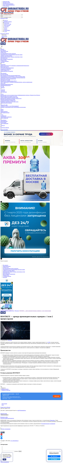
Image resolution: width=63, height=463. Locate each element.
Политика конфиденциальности (7, 418)
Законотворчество (4, 51)
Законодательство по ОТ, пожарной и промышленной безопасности (14, 65)
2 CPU (48, 342)
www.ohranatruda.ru (14, 440)
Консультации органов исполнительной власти (10, 75)
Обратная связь (6, 1)
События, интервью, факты (6, 55)
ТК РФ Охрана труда (4, 70)
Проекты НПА (3, 60)
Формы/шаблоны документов (6, 71)
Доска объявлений (4, 123)
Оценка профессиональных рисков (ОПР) (9, 97)
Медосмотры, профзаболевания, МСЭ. (8, 81)
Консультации (7, 25)
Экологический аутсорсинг (6, 102)
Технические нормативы (5, 68)
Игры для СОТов (4, 129)
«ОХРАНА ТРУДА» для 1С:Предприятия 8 (9, 106)
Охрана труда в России (5, 407)
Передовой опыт (4, 57)
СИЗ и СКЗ (2, 83)
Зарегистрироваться (4, 461)
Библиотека (6, 22)
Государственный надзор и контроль (8, 53)
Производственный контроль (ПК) (7, 99)
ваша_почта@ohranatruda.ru (9, 4)
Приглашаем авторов (4, 112)
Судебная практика (4, 61)
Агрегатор (6, 26)
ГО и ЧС (2, 86)
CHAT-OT (2, 125)
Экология (2, 87)
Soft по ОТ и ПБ (7, 24)
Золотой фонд (7, 30)
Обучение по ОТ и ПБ (5, 79)
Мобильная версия (4, 414)
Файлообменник (3, 121)
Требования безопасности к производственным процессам (12, 77)
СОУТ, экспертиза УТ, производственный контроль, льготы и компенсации (16, 82)
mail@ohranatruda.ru (22, 410)
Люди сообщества (4, 118)
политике (8, 457)
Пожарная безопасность (5, 85)
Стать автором (6, 5)
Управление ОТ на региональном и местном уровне (11, 54)
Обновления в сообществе (6, 116)
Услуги (5, 27)
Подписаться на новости (8, 3)
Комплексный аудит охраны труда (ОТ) (8, 96)
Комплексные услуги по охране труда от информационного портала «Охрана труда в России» (20, 95)
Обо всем (2, 62)
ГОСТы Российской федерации (7, 67)
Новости (6, 20)
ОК (4, 459)
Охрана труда (3, 52)
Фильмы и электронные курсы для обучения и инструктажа (13, 107)
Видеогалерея (3, 122)
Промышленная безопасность (6, 84)
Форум (5, 29)
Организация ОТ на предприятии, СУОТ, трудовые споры (12, 76)
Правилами (52, 420)
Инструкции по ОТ (4, 66)
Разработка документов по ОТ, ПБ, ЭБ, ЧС (9, 101)
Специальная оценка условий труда (8, 100)
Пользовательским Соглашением (48, 423)
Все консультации (4, 74)
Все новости (3, 50)
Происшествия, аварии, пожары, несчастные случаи (11, 56)
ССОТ (5, 31)
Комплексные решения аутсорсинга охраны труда (10, 98)
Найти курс (56, 396)
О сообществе (3, 115)
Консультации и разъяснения (6, 59)
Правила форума (4, 111)
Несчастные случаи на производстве (8, 78)
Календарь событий (7, 21)
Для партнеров (3, 91)
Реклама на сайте (6, 2)
